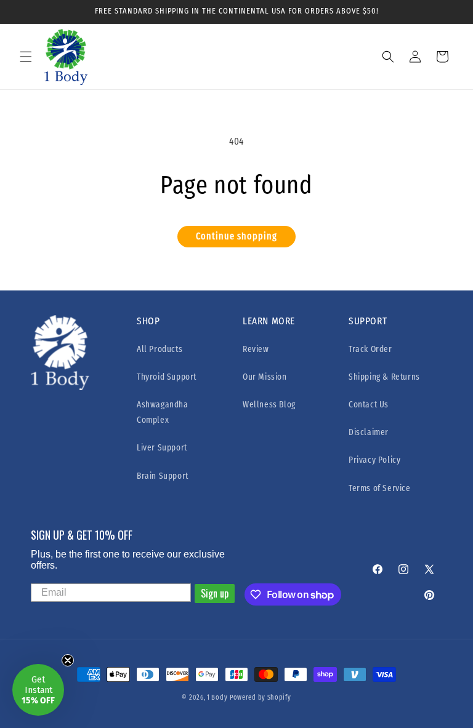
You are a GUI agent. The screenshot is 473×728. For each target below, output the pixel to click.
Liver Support (162, 447)
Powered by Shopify (260, 698)
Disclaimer (369, 432)
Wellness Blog (269, 404)
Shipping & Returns (384, 377)
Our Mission (265, 377)
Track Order (370, 349)
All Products (159, 349)
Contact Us (369, 404)
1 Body (217, 698)
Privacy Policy (374, 460)
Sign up (214, 593)
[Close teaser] (68, 660)
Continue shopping (236, 236)
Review (256, 349)
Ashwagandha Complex (162, 412)
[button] (25, 56)
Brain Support (162, 476)
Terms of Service (380, 488)
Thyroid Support (166, 377)
